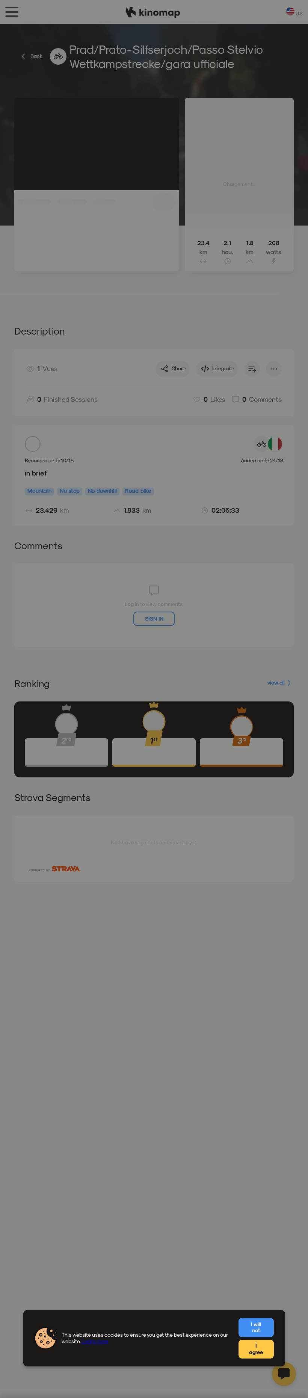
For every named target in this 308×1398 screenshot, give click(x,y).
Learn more (95, 1341)
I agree (256, 1348)
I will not (256, 1327)
